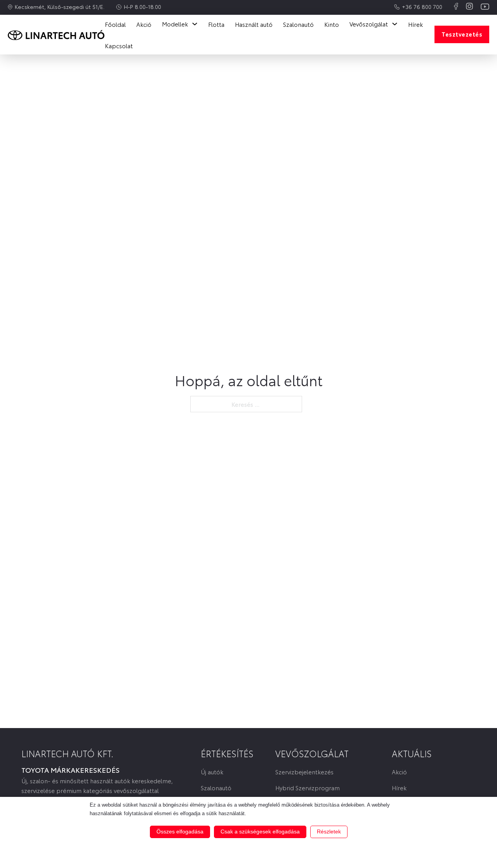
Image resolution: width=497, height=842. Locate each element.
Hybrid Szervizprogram (307, 787)
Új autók (212, 771)
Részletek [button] (329, 831)
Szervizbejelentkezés (304, 771)
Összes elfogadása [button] (179, 831)
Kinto (331, 24)
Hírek (415, 24)
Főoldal (115, 24)
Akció (143, 24)
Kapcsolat (119, 45)
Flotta (216, 24)
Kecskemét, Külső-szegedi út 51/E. (59, 6)
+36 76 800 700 (422, 6)
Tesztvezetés (461, 34)
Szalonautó (298, 24)
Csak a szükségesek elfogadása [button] (260, 831)
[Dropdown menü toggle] (195, 24)
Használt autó (254, 24)
